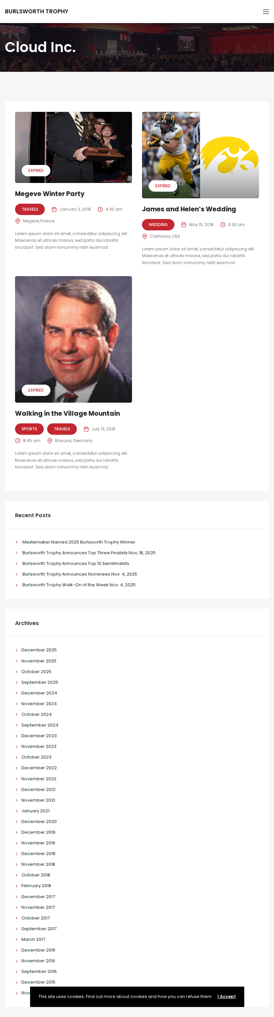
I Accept (227, 996)
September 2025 (39, 682)
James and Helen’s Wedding (189, 209)
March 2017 (33, 939)
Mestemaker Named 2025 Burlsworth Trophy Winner (78, 542)
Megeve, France (38, 221)
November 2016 (38, 961)
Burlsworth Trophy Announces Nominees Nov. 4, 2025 (79, 574)
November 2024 (39, 703)
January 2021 (35, 811)
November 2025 (38, 661)
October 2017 (35, 918)
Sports (29, 429)
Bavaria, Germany (74, 440)
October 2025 (36, 671)
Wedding (158, 224)
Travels (30, 209)
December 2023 (39, 736)
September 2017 (38, 929)
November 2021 (38, 800)
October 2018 (35, 875)
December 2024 (39, 693)
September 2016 (39, 971)
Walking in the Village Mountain (67, 413)
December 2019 (38, 832)
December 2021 (38, 789)
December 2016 (38, 950)
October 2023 (36, 757)
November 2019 (38, 843)
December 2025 (39, 650)
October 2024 (36, 714)
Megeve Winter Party (50, 193)
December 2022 (39, 768)
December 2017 (38, 896)
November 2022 (38, 779)
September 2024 (39, 725)
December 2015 (38, 982)
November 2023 (38, 746)
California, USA (165, 236)
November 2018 (38, 864)
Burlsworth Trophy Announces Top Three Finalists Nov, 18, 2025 (89, 553)
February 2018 (36, 885)
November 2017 (38, 907)
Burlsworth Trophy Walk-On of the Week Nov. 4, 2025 (79, 585)
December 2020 (39, 821)
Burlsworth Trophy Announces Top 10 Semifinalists (75, 563)
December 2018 (38, 853)
